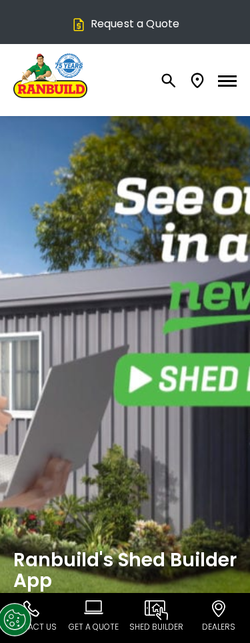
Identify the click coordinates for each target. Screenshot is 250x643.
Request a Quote (135, 23)
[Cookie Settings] (19, 619)
